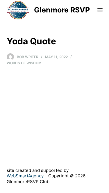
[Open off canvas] (100, 10)
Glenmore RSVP (62, 9)
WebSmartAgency (25, 176)
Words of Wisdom (24, 63)
